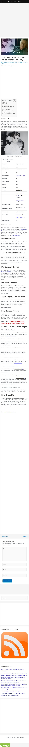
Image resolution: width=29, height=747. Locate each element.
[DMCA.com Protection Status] (5, 745)
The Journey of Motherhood (8, 106)
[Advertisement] (14, 22)
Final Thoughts (6, 114)
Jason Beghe (19, 190)
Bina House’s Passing (7, 112)
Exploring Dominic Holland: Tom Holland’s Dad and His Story (14, 675)
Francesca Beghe (20, 200)
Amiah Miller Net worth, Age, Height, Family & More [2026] (14, 673)
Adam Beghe (18, 192)
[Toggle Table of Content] (13, 100)
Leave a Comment (5, 62)
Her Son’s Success (6, 109)
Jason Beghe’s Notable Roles (8, 110)
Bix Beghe (18, 214)
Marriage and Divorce (7, 107)
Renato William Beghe (20, 175)
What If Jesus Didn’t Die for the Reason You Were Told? (13, 693)
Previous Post (4, 536)
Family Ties (5, 103)
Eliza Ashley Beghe (20, 195)
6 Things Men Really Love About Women (10, 695)
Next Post (25, 536)
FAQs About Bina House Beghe (9, 113)
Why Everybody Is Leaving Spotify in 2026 (10, 691)
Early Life (4, 102)
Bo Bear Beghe (19, 217)
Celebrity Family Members (16, 62)
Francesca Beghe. (18, 363)
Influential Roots (6, 105)
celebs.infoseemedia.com (10, 411)
